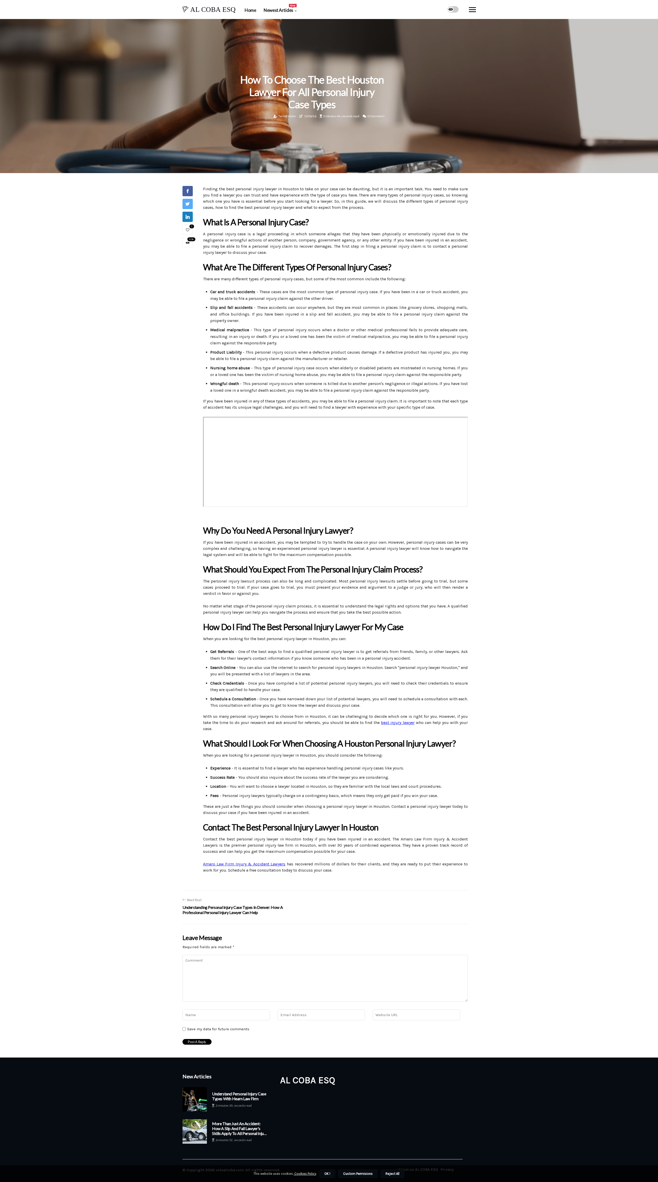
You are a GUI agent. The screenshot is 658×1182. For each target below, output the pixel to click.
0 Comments (376, 116)
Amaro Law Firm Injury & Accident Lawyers (244, 864)
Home (250, 10)
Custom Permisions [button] (358, 1174)
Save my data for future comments (218, 1029)
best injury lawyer (397, 722)
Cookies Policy (305, 1174)
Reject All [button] (392, 1174)
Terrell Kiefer (287, 116)
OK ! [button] (327, 1174)
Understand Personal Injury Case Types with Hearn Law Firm (239, 1096)
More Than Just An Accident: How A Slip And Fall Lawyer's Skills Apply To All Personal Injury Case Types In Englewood (239, 1128)
